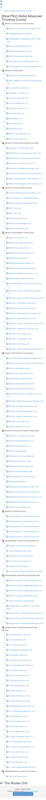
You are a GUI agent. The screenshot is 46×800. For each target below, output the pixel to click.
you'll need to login (31, 791)
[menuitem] (1, 5)
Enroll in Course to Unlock (23, 794)
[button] (1, 2)
